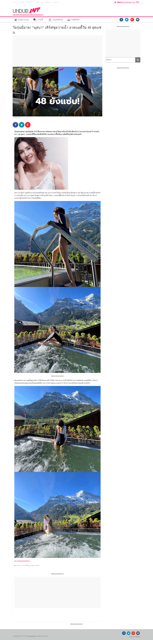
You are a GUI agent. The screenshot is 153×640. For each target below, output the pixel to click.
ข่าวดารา (19, 565)
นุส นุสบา (32, 565)
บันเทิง (21, 2)
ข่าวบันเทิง (26, 565)
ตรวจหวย (55, 2)
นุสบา (38, 565)
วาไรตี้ (36, 2)
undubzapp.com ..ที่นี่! (128, 2)
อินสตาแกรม (23, 20)
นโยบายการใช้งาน (134, 637)
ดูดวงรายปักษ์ (45, 2)
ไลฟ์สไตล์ (29, 2)
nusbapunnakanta (23, 561)
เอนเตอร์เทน (58, 20)
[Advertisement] (57, 51)
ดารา (15, 2)
